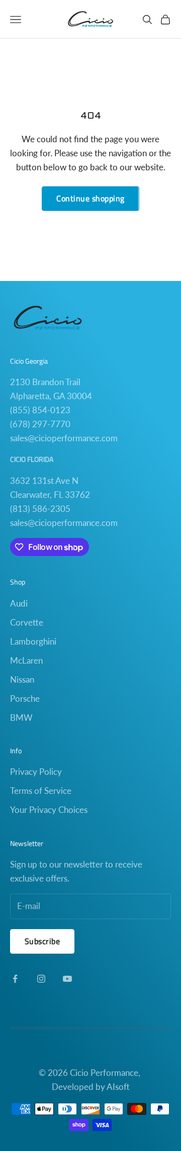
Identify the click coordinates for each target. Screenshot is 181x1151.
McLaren (26, 660)
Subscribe (42, 941)
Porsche (25, 698)
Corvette (26, 622)
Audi (19, 603)
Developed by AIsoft (91, 1086)
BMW (21, 717)
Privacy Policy (36, 771)
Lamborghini (33, 641)
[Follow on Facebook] (15, 979)
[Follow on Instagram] (41, 979)
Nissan (22, 679)
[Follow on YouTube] (67, 979)
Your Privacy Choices (48, 809)
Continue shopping (90, 198)
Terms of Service (40, 790)
